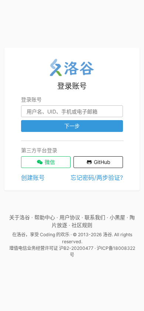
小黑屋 (117, 217)
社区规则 (82, 225)
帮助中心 (44, 217)
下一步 (72, 126)
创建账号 (33, 177)
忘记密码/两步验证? (97, 177)
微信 (49, 162)
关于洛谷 (19, 217)
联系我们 (95, 217)
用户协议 (69, 217)
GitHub (101, 162)
